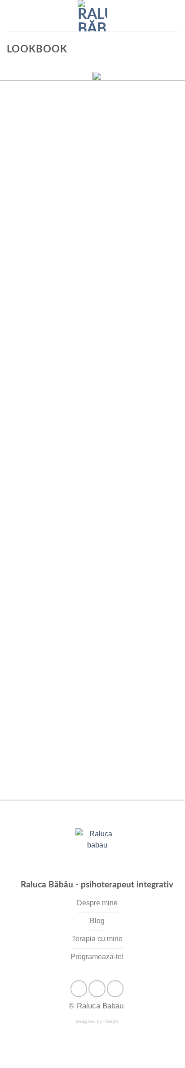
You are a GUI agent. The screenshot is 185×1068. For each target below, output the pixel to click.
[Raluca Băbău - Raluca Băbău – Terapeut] (93, 15)
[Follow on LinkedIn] (115, 988)
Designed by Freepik (97, 1021)
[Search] (175, 15)
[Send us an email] (96, 988)
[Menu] (12, 15)
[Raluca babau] (97, 851)
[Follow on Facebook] (78, 988)
